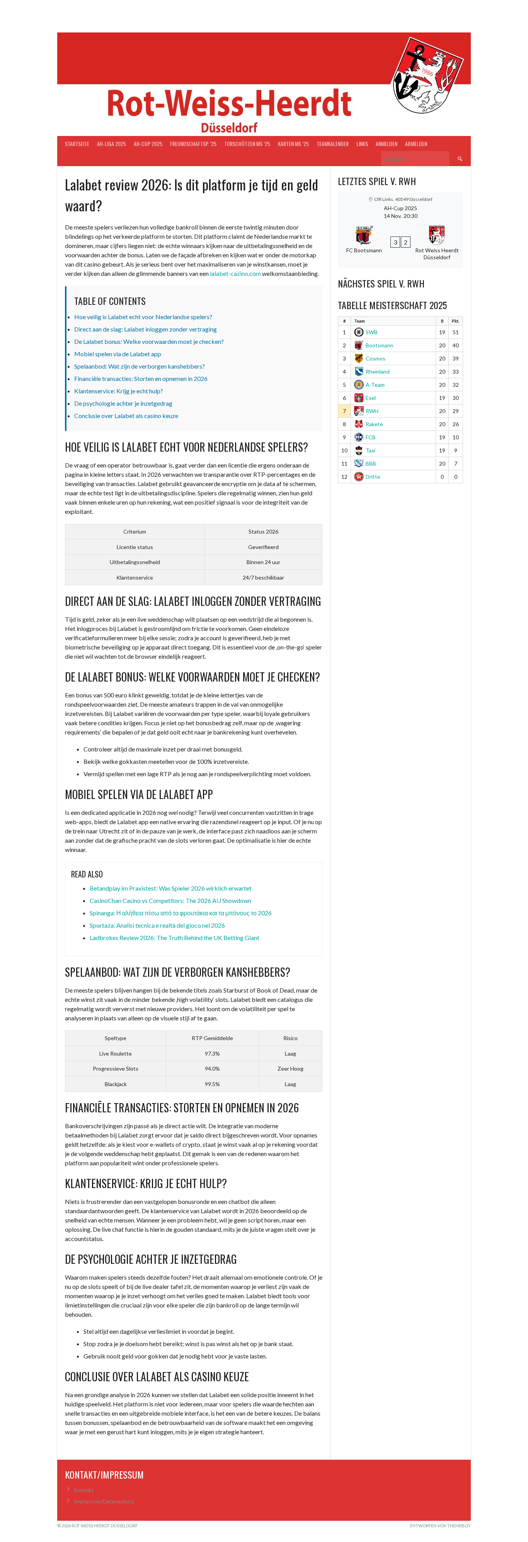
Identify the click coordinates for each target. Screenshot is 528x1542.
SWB (372, 332)
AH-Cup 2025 (148, 143)
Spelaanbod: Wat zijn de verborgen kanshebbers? (139, 366)
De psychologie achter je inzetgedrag (123, 403)
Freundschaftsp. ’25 (193, 143)
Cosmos (375, 358)
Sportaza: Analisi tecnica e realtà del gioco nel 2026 (157, 925)
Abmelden (416, 143)
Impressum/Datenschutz (104, 1501)
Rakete (374, 424)
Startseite (77, 143)
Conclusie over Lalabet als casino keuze (126, 415)
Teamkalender (333, 143)
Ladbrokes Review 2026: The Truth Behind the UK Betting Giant (174, 937)
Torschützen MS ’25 (247, 143)
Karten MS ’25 (293, 143)
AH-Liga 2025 (111, 143)
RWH (372, 411)
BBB (371, 463)
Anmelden (386, 143)
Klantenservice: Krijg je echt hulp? (118, 390)
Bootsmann (379, 345)
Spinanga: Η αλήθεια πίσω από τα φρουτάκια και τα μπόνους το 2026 (181, 912)
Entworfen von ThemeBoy (440, 1525)
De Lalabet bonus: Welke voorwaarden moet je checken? (149, 341)
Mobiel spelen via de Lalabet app (117, 353)
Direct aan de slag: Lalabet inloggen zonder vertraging (145, 329)
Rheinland (378, 371)
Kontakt (84, 1490)
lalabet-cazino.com (235, 273)
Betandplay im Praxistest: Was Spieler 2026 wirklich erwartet (171, 888)
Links (362, 143)
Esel (371, 397)
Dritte (373, 476)
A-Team (375, 384)
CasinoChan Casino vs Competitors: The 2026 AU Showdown (170, 900)
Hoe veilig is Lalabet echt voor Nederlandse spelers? (143, 316)
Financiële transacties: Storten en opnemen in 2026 (141, 378)
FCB (371, 437)
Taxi (370, 450)
